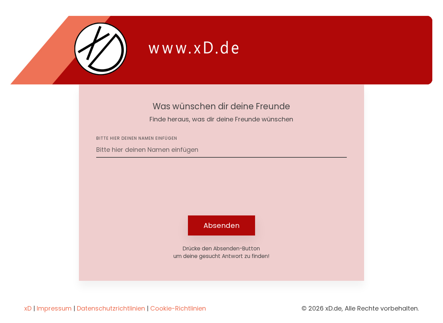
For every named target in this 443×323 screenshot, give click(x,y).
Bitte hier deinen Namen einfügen (136, 138)
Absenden (221, 225)
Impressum (54, 308)
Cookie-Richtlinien (178, 308)
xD (27, 308)
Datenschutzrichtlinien (111, 308)
